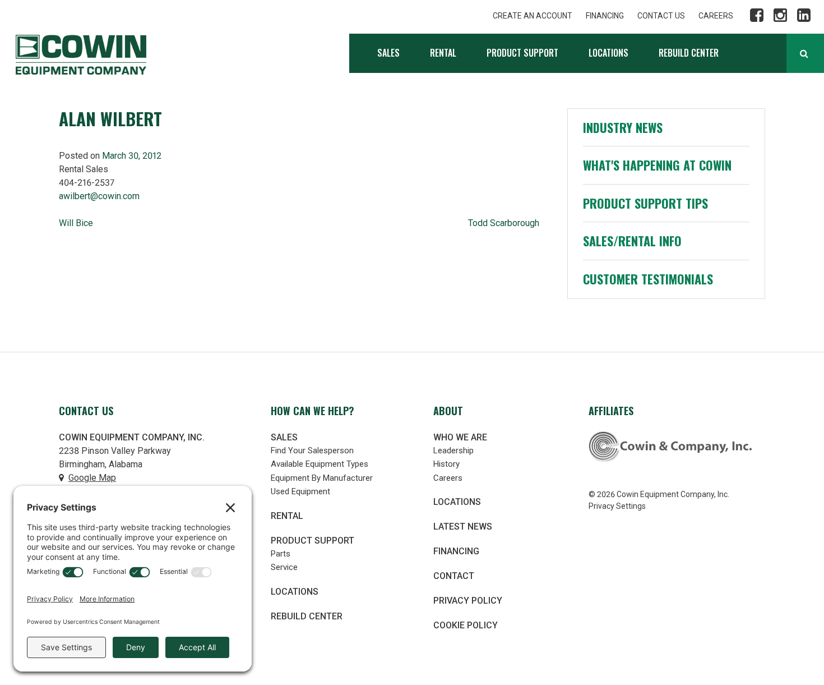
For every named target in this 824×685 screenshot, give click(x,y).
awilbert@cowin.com (99, 196)
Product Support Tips (645, 203)
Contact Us (661, 15)
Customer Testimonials (648, 279)
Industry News (623, 127)
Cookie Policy (465, 625)
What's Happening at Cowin (657, 165)
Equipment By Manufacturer (322, 478)
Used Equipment (300, 491)
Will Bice (76, 223)
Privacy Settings (617, 506)
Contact (453, 576)
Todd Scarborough (503, 223)
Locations (608, 52)
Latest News (462, 526)
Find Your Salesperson (312, 450)
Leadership (453, 450)
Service (284, 567)
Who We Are (460, 437)
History (446, 464)
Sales (388, 52)
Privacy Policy (467, 600)
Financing (605, 15)
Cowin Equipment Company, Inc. (81, 55)
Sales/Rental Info (632, 241)
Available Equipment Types (319, 464)
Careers (715, 15)
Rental (443, 52)
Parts (280, 554)
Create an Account (532, 15)
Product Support (522, 52)
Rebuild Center (689, 52)
